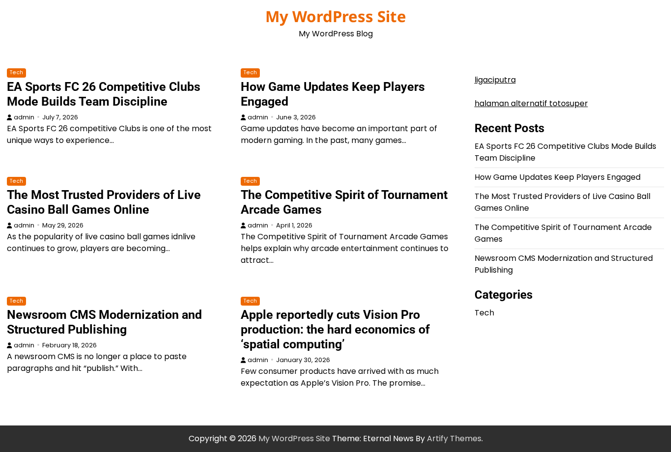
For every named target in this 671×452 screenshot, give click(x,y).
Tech (16, 72)
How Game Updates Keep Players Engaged (558, 177)
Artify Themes (454, 438)
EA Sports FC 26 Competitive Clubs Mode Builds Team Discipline (103, 94)
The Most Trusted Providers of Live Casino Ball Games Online (104, 202)
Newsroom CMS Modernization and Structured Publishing (104, 322)
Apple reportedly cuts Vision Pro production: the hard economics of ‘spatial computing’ (335, 329)
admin (24, 117)
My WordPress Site (335, 16)
